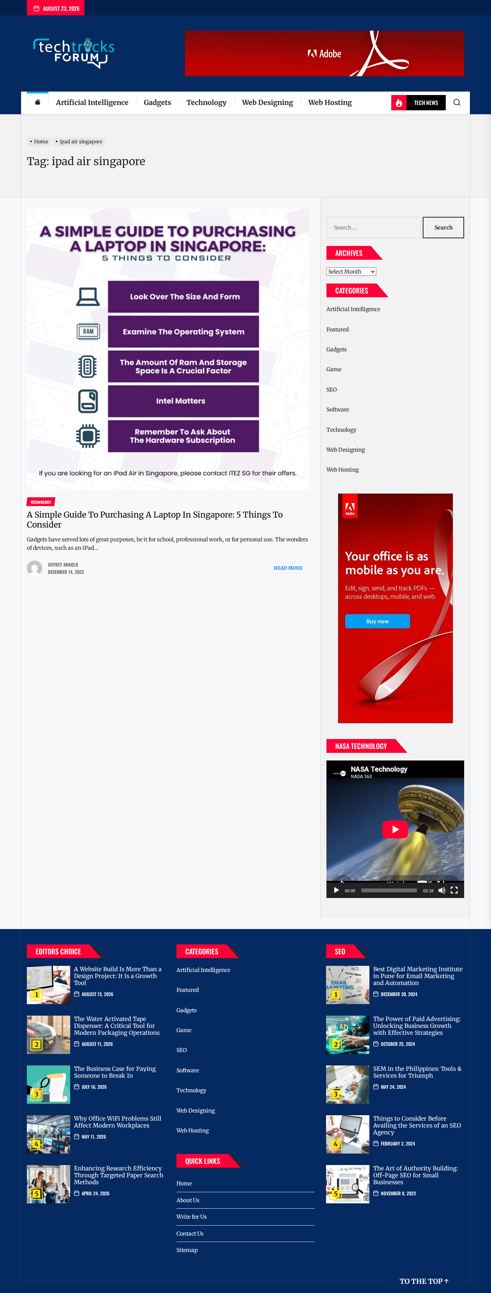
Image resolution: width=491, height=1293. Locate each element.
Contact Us (190, 1233)
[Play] (336, 890)
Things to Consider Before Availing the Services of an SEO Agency (417, 1125)
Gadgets (157, 102)
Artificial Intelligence (92, 102)
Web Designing (267, 102)
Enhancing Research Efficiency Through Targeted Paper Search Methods (118, 1175)
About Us (187, 1200)
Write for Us (191, 1216)
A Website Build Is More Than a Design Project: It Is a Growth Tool (117, 976)
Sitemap (187, 1250)
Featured (337, 329)
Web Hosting (330, 102)
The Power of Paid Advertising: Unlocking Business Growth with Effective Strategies (417, 1025)
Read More (288, 568)
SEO (331, 389)
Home (184, 1183)
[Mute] (442, 890)
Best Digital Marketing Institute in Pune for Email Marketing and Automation (418, 976)
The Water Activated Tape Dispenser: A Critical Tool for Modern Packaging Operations (117, 1025)
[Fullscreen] (454, 890)
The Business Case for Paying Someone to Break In (115, 1072)
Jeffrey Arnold (63, 564)
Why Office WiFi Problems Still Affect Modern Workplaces (117, 1122)
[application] (395, 829)
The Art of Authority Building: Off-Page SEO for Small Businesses (415, 1175)
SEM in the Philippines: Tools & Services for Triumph (417, 1072)
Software (337, 409)
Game (333, 369)
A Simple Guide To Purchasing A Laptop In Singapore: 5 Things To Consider (155, 519)
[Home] (37, 103)
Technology (206, 102)
